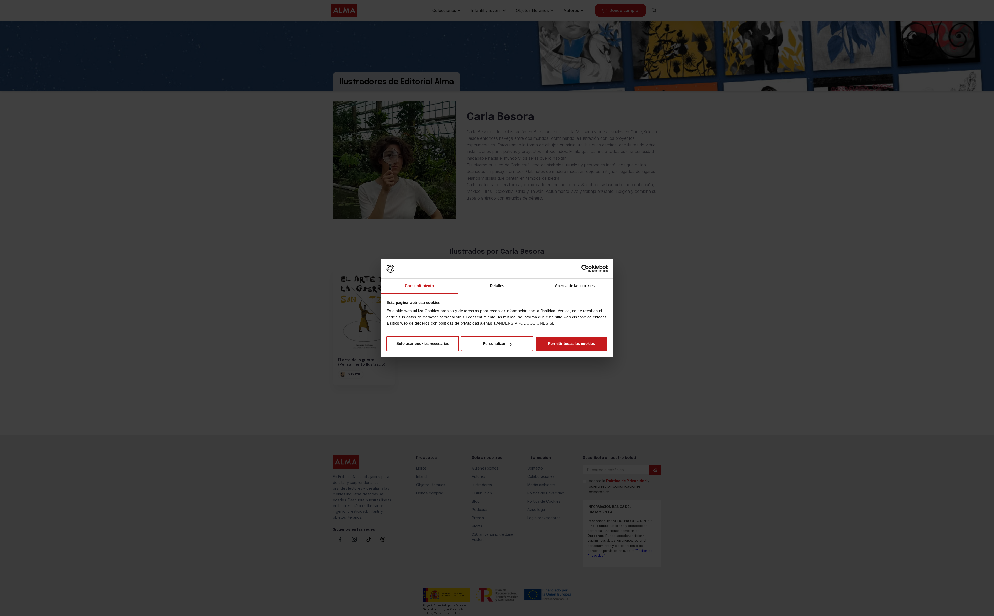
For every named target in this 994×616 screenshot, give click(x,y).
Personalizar (494, 343)
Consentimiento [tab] (419, 285)
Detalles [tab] (497, 285)
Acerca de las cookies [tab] (575, 285)
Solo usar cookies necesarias (422, 343)
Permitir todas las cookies (571, 343)
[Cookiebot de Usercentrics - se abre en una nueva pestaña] (585, 269)
